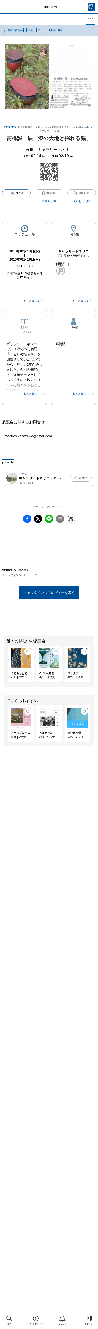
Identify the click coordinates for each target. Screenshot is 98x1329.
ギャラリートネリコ (55, 150)
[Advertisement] (49, 835)
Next (94, 666)
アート (41, 30)
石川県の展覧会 (13, 30)
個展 (30, 30)
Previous (3, 666)
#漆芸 (52, 30)
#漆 (60, 30)
